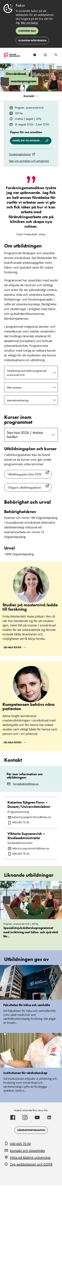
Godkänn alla (27, 30)
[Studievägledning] (33, 154)
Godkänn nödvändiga (32, 40)
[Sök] (56, 54)
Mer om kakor (29, 23)
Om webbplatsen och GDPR (31, 1164)
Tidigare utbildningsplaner (24, 487)
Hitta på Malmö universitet (30, 1157)
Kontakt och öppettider (27, 1150)
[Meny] (45, 54)
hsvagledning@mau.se (25, 783)
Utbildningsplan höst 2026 (24, 474)
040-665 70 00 (20, 1144)
